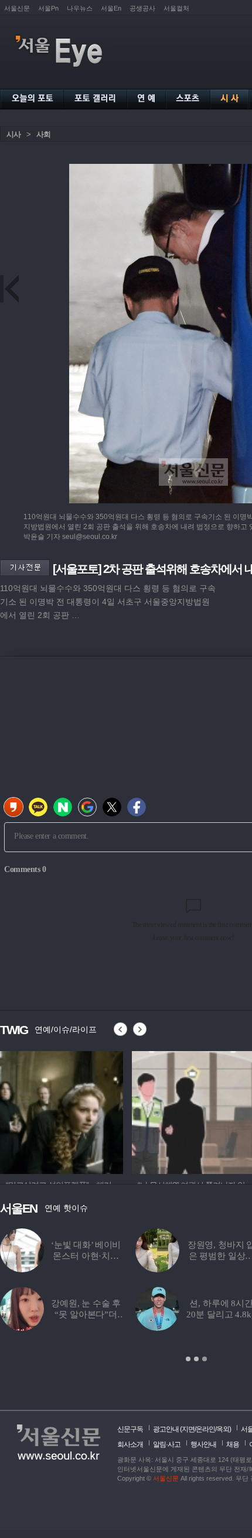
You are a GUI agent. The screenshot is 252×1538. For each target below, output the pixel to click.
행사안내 (203, 1444)
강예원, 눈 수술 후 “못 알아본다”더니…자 (86, 1314)
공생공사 (142, 8)
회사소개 (130, 1444)
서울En (111, 8)
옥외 (222, 1429)
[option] (61, 1111)
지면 (188, 1429)
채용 (232, 1444)
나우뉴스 (80, 8)
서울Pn (48, 8)
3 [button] (204, 1359)
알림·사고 (167, 1444)
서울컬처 (176, 8)
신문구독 (130, 1429)
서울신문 (17, 8)
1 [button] (188, 1359)
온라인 (205, 1429)
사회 (43, 134)
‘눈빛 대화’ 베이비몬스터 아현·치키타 (86, 1256)
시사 (13, 134)
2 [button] (196, 1359)
